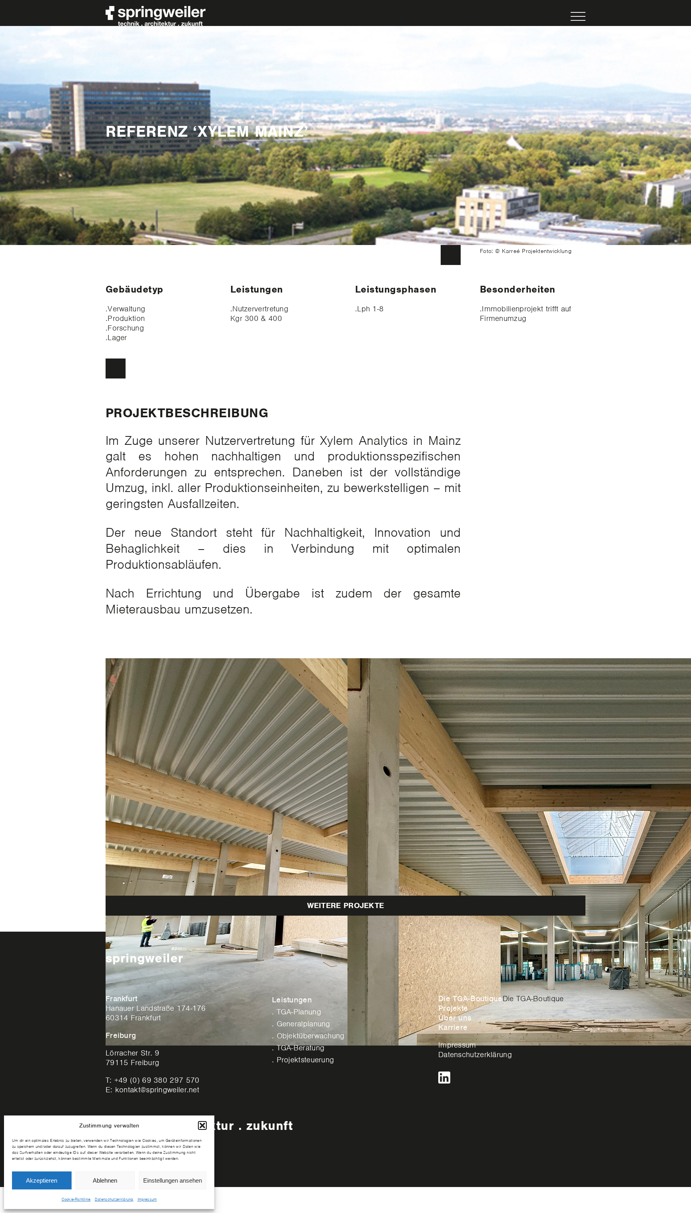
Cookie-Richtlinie (76, 1199)
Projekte (453, 1008)
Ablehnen (105, 1180)
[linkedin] (444, 1075)
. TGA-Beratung (298, 1048)
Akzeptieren (41, 1180)
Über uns (454, 1018)
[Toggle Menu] (578, 16)
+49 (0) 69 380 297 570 (157, 1080)
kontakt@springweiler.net (157, 1090)
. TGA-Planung (296, 1012)
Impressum (147, 1199)
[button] (202, 1125)
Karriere (452, 1027)
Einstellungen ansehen (172, 1180)
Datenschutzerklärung (114, 1199)
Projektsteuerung (305, 1060)
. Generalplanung (301, 1024)
